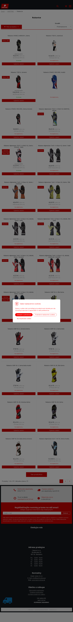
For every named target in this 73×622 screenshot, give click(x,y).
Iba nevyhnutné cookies (24, 318)
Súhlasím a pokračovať (24, 314)
